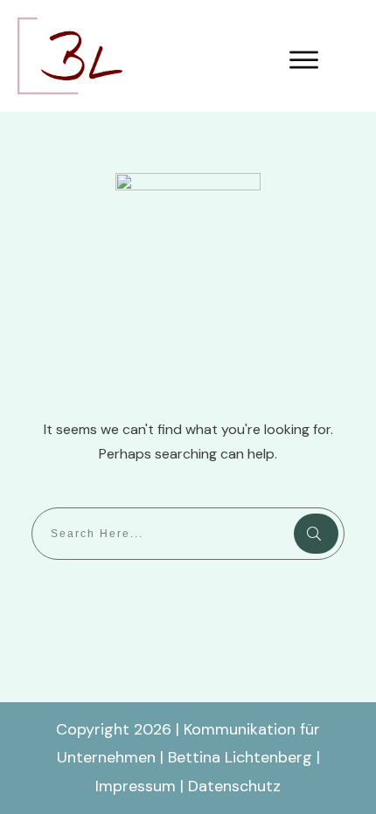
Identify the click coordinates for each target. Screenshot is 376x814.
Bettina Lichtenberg (240, 757)
